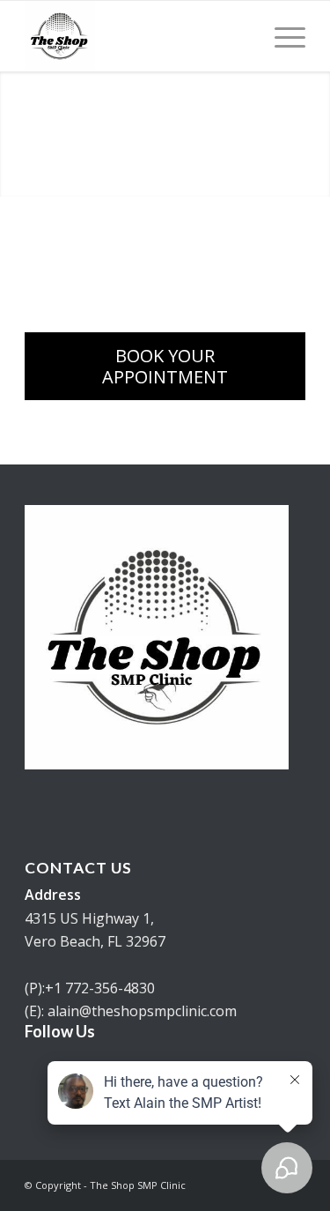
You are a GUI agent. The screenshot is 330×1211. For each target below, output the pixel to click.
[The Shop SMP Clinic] (137, 36)
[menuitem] (281, 36)
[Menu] (281, 36)
